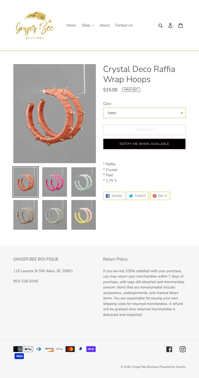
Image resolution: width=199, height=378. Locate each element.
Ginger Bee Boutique (146, 367)
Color (107, 103)
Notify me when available (144, 144)
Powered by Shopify (173, 367)
